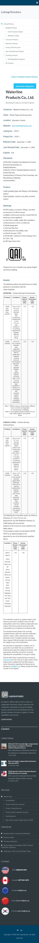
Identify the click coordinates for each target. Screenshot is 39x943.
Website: (7, 125)
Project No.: (8, 136)
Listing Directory (9, 24)
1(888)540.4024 (21, 870)
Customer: (7, 109)
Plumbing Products (12, 55)
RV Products (10, 63)
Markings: (7, 205)
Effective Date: (9, 141)
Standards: (8, 158)
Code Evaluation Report (15, 32)
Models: (6, 280)
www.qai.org (7, 660)
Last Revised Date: (11, 147)
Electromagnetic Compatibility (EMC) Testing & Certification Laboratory (17, 846)
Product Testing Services (14, 808)
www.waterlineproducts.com (22, 126)
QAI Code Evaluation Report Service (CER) (19, 820)
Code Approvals (11, 816)
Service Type (8, 796)
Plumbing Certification (10, 841)
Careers (5, 728)
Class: (6, 114)
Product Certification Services (15, 804)
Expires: (6, 152)
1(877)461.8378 (23, 880)
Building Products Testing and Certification (17, 833)
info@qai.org (15, 666)
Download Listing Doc (25, 86)
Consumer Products (12, 40)
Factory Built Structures (13, 47)
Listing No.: (8, 130)
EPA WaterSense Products (16, 59)
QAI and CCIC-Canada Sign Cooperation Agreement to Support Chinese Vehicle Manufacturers (23, 746)
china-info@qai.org (22, 900)
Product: (6, 187)
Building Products (11, 28)
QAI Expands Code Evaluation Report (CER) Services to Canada (22, 772)
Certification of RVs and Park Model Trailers (17, 851)
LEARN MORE (6, 719)
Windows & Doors (13, 36)
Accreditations (10, 800)
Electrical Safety (9, 837)
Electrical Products (12, 43)
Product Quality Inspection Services (17, 812)
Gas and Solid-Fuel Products (15, 51)
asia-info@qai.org (24, 911)
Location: (7, 120)
